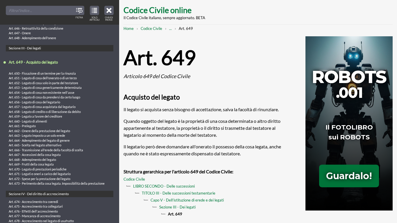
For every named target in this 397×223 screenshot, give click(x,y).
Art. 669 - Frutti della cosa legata (31, 164)
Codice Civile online (158, 10)
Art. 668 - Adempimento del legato (32, 159)
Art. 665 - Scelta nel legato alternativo (35, 145)
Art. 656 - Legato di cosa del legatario (34, 102)
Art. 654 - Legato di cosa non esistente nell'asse (41, 92)
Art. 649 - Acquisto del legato (33, 62)
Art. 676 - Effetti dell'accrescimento (33, 211)
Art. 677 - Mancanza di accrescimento (34, 216)
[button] (109, 12)
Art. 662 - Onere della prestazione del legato (39, 131)
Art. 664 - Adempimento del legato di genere (39, 140)
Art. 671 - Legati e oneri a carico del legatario (40, 174)
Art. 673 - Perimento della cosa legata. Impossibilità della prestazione (57, 183)
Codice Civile (151, 28)
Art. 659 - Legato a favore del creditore (35, 116)
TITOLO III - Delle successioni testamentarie (178, 193)
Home (129, 28)
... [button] (170, 28)
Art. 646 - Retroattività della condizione (36, 28)
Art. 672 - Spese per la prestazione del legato (39, 179)
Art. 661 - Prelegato (22, 126)
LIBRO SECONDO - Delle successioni (164, 186)
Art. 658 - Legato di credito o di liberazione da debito (45, 112)
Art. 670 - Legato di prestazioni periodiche (38, 169)
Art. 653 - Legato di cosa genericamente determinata (45, 87)
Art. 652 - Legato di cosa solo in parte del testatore (43, 83)
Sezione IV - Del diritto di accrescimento (39, 194)
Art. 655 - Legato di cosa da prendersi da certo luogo (44, 97)
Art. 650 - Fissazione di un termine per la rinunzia (42, 73)
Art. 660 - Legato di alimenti (28, 121)
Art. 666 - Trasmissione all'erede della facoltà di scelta (46, 150)
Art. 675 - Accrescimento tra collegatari (36, 206)
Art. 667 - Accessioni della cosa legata (35, 155)
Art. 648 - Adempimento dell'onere (32, 38)
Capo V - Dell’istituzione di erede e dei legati (187, 200)
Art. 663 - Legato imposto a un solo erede (37, 135)
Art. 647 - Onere (20, 33)
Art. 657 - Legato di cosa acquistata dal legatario (42, 107)
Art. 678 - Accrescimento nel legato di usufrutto (41, 221)
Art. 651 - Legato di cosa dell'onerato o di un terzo (43, 78)
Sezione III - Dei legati (177, 207)
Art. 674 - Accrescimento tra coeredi (33, 202)
